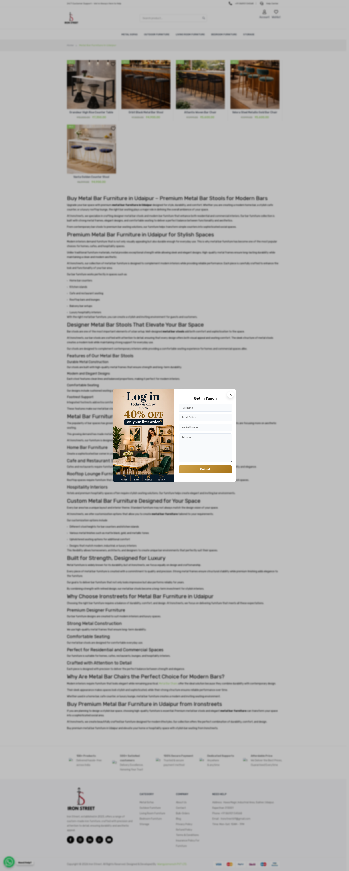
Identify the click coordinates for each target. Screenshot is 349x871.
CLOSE (230, 394)
